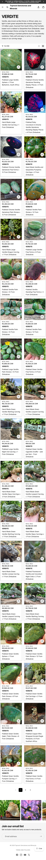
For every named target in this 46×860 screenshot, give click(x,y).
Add (20, 67)
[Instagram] (21, 855)
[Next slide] (41, 810)
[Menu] (2, 7)
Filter (6, 46)
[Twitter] (29, 855)
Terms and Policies (23, 850)
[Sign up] (41, 836)
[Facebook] (17, 855)
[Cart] (43, 7)
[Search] (7, 7)
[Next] (30, 790)
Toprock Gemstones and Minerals (25, 845)
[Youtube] (25, 855)
